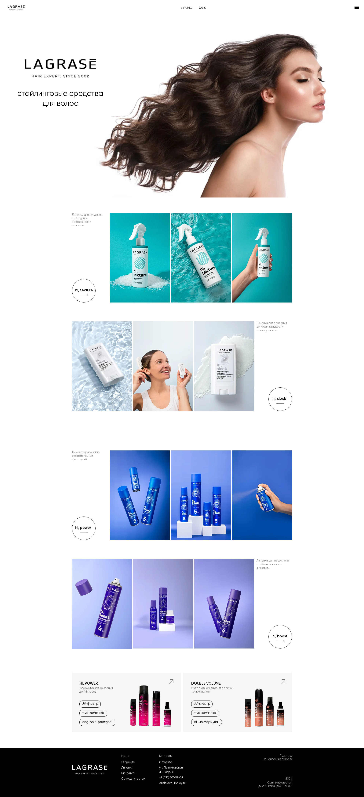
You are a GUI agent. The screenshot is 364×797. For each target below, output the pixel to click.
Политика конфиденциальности (278, 757)
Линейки (127, 767)
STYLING (186, 7)
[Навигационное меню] (357, 7)
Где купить (128, 773)
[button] (280, 399)
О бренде (128, 762)
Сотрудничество (133, 778)
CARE (202, 7)
